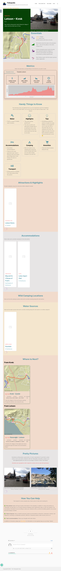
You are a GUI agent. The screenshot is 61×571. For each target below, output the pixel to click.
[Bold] (13, 548)
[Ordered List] (20, 548)
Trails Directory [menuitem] (41, 3)
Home (4, 8)
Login (51, 540)
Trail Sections (16, 8)
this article (23, 521)
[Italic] (15, 548)
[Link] (27, 548)
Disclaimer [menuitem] (49, 3)
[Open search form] (57, 3)
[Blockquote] (23, 548)
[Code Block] (25, 548)
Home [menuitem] (36, 3)
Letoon (37, 36)
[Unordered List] (22, 548)
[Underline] (17, 548)
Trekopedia (11, 3)
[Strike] (18, 548)
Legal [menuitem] (54, 3)
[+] (30, 548)
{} (28, 548)
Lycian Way (9, 8)
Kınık (37, 38)
